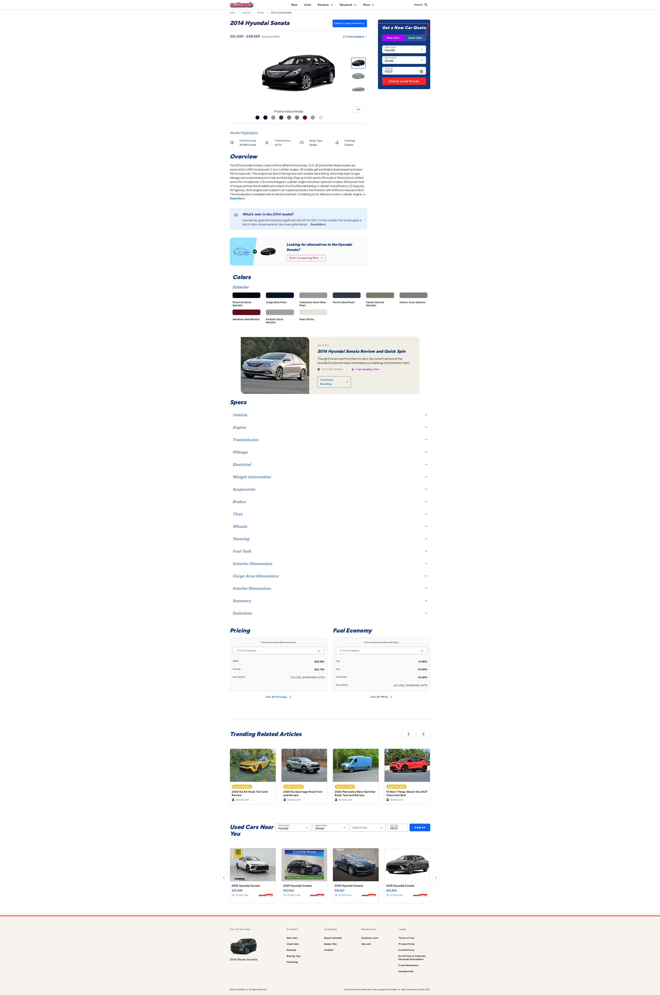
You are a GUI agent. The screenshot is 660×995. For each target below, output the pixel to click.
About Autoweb (333, 937)
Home (232, 12)
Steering (241, 538)
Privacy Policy (406, 943)
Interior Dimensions (252, 588)
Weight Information (252, 476)
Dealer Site (330, 943)
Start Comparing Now (304, 258)
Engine (239, 427)
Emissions (242, 613)
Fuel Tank (242, 551)
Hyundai (246, 12)
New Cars (393, 37)
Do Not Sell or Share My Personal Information (412, 957)
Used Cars (415, 37)
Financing (292, 962)
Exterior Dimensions (252, 563)
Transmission (245, 439)
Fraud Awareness (408, 965)
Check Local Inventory (349, 23)
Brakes (239, 501)
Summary (242, 600)
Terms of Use (406, 937)
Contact (328, 949)
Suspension (244, 489)
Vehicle (240, 414)
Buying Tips (294, 955)
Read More (237, 198)
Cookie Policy (406, 949)
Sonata (260, 12)
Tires (238, 514)
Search (420, 827)
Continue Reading (326, 381)
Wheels (240, 526)
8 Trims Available (353, 36)
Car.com (366, 943)
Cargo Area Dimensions (256, 575)
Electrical (242, 464)
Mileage (240, 452)
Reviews (291, 949)
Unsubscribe (405, 971)
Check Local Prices (404, 81)
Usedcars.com (369, 937)
